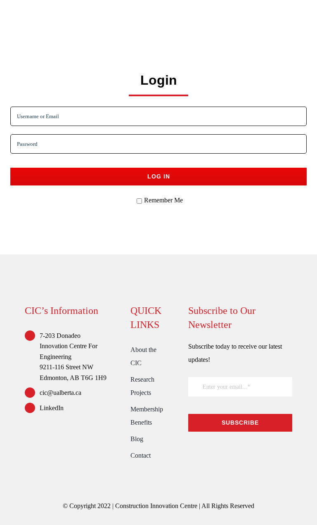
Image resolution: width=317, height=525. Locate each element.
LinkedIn (52, 407)
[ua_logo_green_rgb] (240, 450)
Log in (158, 176)
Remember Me (163, 200)
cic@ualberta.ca (60, 392)
